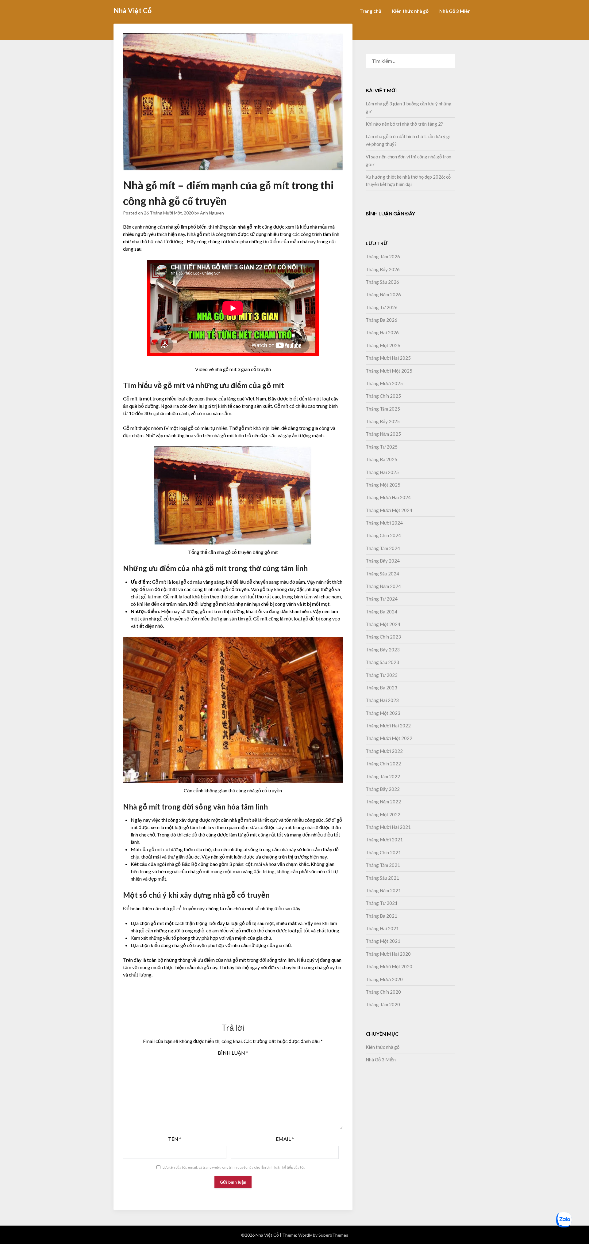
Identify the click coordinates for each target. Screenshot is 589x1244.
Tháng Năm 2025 (383, 434)
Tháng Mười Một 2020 (389, 966)
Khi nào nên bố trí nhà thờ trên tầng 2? (405, 124)
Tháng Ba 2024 (381, 611)
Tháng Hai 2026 (382, 332)
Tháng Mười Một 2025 (389, 371)
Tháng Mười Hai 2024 (388, 497)
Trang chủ (370, 11)
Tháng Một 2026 (383, 345)
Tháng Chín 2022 (383, 763)
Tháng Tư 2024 (382, 598)
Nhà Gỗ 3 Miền (455, 11)
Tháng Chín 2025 (383, 396)
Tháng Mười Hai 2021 (388, 827)
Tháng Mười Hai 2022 (388, 725)
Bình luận (233, 1053)
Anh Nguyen (212, 212)
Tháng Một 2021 (383, 941)
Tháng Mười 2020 (384, 979)
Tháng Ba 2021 (381, 916)
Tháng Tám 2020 (383, 1004)
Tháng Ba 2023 (381, 687)
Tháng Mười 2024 (384, 522)
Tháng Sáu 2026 (382, 282)
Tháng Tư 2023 (382, 675)
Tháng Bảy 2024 (383, 560)
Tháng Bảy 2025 (383, 421)
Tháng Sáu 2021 (382, 878)
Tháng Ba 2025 (381, 459)
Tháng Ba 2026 (381, 320)
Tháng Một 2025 (383, 484)
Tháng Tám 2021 (383, 865)
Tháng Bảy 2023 (383, 649)
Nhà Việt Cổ (133, 10)
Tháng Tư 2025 (382, 446)
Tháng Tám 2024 (383, 548)
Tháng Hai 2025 (382, 472)
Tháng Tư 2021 (382, 903)
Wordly (305, 1235)
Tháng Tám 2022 (383, 776)
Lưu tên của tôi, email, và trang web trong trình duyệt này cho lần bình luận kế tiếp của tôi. (234, 1167)
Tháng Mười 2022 (384, 751)
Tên (174, 1139)
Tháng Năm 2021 (383, 890)
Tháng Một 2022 (383, 814)
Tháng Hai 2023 (382, 700)
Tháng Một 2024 (383, 624)
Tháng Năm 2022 (383, 801)
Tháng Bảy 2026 (383, 269)
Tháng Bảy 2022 (383, 789)
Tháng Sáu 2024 (382, 573)
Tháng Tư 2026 (382, 307)
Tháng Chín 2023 (383, 636)
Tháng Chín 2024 (383, 535)
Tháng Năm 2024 (383, 586)
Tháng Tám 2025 (383, 409)
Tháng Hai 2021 (382, 928)
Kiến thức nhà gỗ (410, 11)
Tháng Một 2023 (383, 713)
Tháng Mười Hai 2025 (388, 358)
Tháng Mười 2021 (384, 839)
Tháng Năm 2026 (383, 294)
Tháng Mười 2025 (384, 383)
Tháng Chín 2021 (383, 852)
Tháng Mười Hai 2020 (388, 954)
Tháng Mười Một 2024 (389, 510)
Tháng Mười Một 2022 (389, 738)
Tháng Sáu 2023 (382, 662)
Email (285, 1139)
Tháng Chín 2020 (383, 992)
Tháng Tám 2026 (383, 256)
